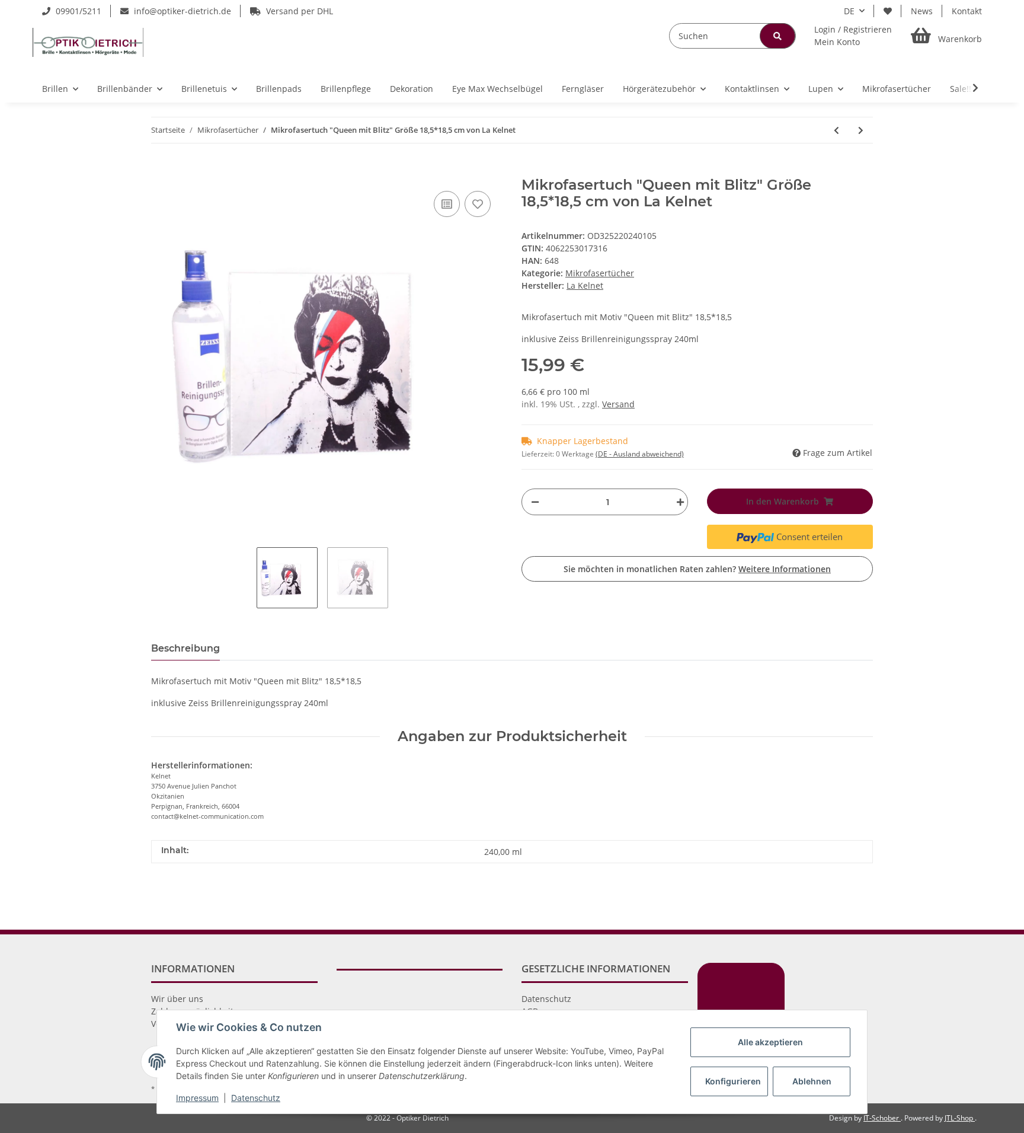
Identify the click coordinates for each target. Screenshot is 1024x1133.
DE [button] (849, 11)
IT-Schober (882, 1118)
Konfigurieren (733, 1081)
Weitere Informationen (784, 569)
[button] (853, 35)
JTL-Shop (960, 1118)
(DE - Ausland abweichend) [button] (640, 454)
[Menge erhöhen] (677, 502)
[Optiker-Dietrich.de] (88, 42)
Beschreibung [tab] (185, 648)
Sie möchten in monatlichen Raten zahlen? (697, 569)
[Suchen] (777, 36)
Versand (618, 404)
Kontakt (967, 11)
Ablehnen (811, 1081)
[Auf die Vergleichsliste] (447, 204)
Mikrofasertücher (599, 273)
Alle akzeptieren (770, 1042)
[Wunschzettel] (887, 11)
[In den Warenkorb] (160, 170)
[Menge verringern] (535, 502)
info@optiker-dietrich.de (181, 11)
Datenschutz (546, 998)
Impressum (197, 1098)
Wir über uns (177, 998)
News (922, 11)
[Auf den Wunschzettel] (478, 204)
